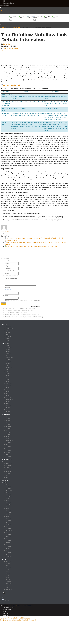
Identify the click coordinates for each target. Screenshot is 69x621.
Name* (7, 261)
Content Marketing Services (8, 361)
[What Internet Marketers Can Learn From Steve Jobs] (22, 242)
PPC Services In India (9, 367)
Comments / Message (11, 276)
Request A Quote (8, 3)
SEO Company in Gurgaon (9, 528)
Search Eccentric (8, 44)
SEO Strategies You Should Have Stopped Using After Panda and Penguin (24, 317)
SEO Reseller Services (8, 379)
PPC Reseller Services (8, 373)
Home (2, 27)
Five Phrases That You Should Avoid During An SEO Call (20, 308)
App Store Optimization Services (9, 399)
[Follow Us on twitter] (3, 594)
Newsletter (9, 463)
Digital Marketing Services (8, 347)
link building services (41, 80)
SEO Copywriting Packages (9, 432)
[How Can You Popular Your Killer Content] (18, 246)
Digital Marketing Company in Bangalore (8, 520)
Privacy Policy (27, 306)
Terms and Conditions (9, 607)
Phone (6, 295)
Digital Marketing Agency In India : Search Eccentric (20, 605)
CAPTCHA (7, 287)
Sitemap (8, 477)
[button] (22, 17)
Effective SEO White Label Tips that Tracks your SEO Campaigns (22, 315)
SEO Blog (8, 465)
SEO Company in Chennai (8, 546)
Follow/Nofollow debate (12, 27)
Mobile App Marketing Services (9, 385)
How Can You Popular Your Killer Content (45, 246)
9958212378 (9, 589)
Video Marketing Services (8, 405)
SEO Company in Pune (8, 540)
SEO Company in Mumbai (8, 534)
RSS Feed (5, 613)
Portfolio (8, 326)
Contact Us (9, 336)
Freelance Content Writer (8, 473)
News (7, 334)
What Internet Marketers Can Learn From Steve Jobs (19, 311)
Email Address (9, 271)
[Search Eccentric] (6, 11)
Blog (4, 1)
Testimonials (9, 328)
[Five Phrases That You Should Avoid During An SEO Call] (23, 238)
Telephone (8, 266)
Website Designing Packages (8, 454)
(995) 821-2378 (4, 6)
